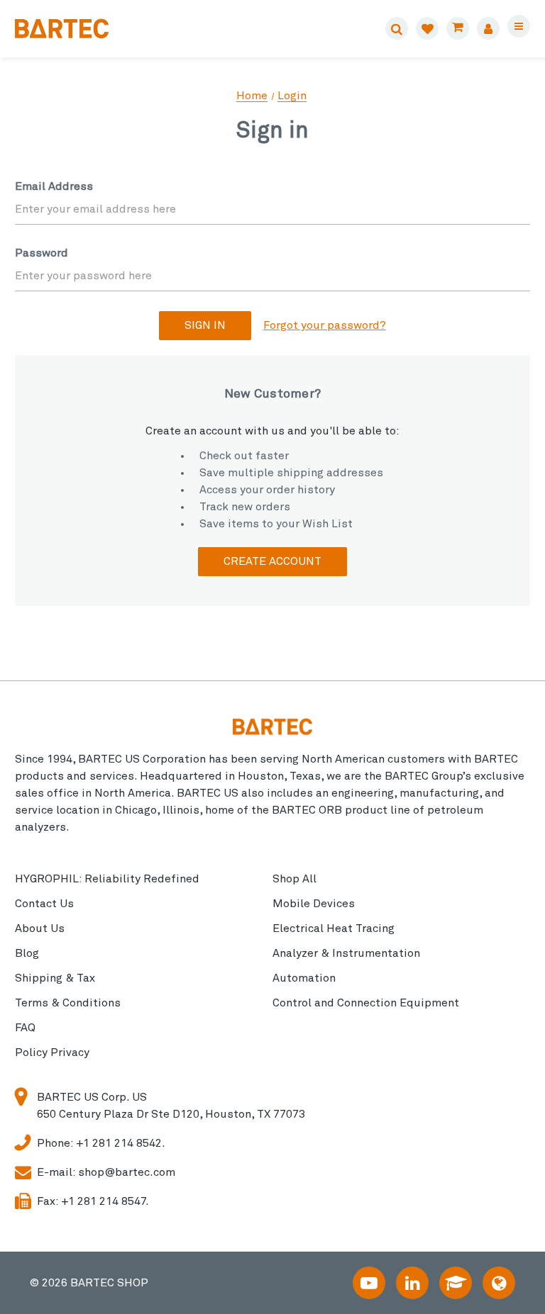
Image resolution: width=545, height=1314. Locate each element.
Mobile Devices (313, 903)
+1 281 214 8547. (105, 1201)
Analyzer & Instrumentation (346, 953)
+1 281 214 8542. (120, 1143)
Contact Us (44, 903)
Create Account (272, 561)
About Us (40, 928)
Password (41, 253)
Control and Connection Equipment (365, 1003)
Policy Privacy (52, 1052)
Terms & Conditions (68, 1003)
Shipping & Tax (55, 978)
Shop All (294, 879)
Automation (304, 978)
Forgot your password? (324, 325)
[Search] (396, 28)
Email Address (54, 186)
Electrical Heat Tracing (333, 928)
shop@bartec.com (126, 1172)
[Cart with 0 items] (457, 28)
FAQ (25, 1027)
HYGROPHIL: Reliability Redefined (107, 879)
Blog (27, 953)
